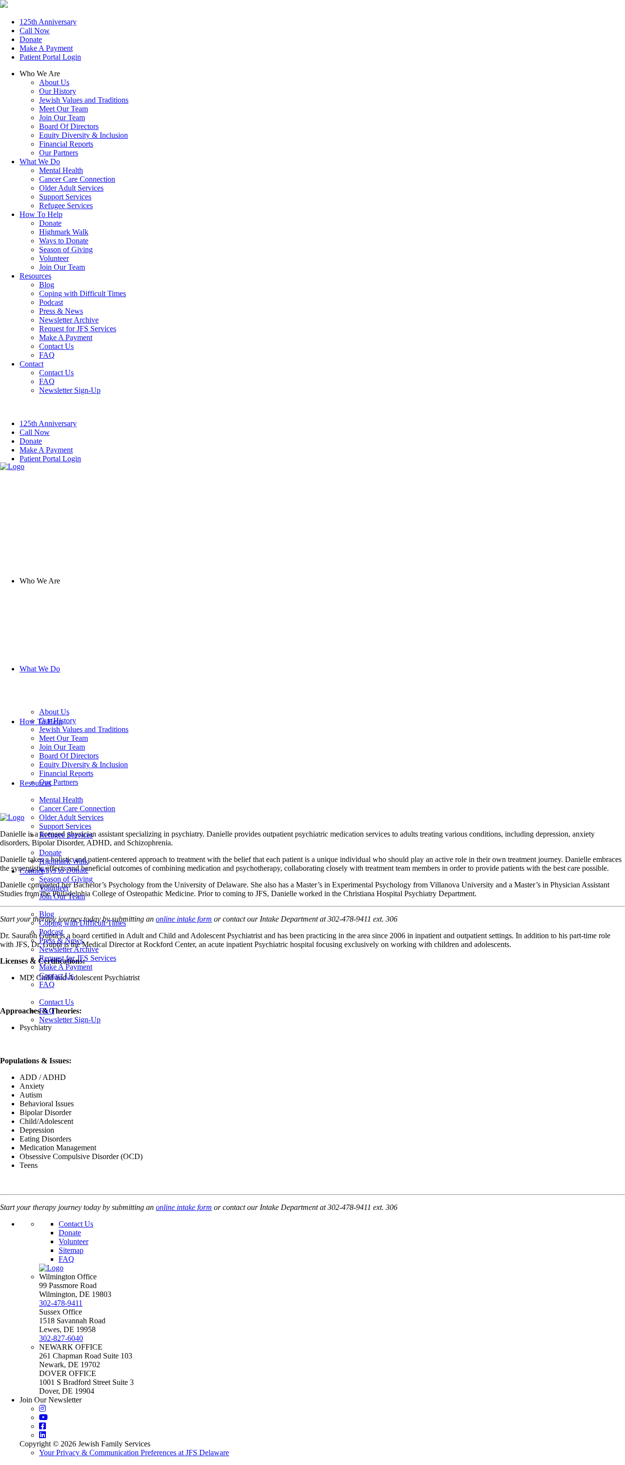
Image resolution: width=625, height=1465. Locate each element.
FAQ (47, 984)
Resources (35, 783)
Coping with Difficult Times (82, 923)
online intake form (184, 1207)
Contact (31, 871)
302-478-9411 (61, 1303)
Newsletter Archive (69, 949)
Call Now (35, 30)
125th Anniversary (48, 22)
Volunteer (73, 1241)
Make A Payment (46, 48)
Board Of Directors (69, 126)
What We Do (40, 669)
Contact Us (56, 975)
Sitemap (71, 1250)
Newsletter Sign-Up (70, 1019)
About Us (54, 82)
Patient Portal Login (50, 57)
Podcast (51, 931)
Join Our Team (62, 117)
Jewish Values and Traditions (83, 100)
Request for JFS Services (77, 958)
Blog (46, 914)
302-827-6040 (61, 1338)
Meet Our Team (63, 109)
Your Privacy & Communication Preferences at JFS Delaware (134, 1452)
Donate (31, 39)
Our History (57, 91)
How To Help (41, 721)
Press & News (61, 940)
